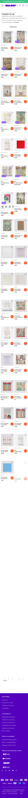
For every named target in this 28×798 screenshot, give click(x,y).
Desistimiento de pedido (9, 725)
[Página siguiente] (23, 679)
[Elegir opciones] (25, 182)
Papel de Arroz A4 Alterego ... (4, 75)
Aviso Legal (15, 792)
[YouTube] (12, 770)
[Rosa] (2, 206)
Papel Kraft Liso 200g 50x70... (18, 236)
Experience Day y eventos (9, 739)
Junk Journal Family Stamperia (5, 101)
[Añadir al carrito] (12, 47)
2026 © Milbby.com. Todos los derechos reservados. (14, 789)
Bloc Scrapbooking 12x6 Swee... (4, 156)
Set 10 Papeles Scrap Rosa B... (4, 451)
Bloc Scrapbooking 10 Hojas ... (18, 183)
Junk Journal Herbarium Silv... (18, 209)
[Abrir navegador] (2, 5)
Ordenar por (13, 27)
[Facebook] (2, 770)
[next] (25, 1)
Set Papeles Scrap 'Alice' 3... (18, 343)
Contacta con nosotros (8, 719)
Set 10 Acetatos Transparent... (4, 424)
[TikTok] (16, 770)
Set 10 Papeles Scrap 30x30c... (18, 370)
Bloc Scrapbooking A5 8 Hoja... (5, 129)
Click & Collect (6, 731)
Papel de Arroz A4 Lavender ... (18, 75)
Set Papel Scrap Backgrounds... (5, 397)
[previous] (2, 1)
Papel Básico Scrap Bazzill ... (18, 155)
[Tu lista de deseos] (23, 5)
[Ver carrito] (27, 5)
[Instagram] (5, 770)
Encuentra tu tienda (7, 702)
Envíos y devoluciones (8, 722)
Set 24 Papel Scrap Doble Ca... (18, 101)
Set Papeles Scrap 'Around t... (18, 316)
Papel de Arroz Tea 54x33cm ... (18, 48)
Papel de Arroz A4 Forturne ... (18, 128)
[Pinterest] (9, 770)
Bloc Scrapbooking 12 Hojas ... (5, 183)
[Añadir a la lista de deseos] (12, 32)
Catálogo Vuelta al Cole (9, 745)
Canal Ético (21, 792)
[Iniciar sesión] (20, 5)
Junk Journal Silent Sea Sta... (5, 48)
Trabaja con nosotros (8, 705)
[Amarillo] (9, 206)
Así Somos (5, 700)
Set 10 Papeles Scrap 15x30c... (4, 343)
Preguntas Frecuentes (8, 728)
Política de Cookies (5, 792)
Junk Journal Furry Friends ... (5, 236)
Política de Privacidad (11, 792)
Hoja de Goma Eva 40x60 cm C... (5, 213)
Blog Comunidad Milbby (9, 742)
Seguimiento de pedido (8, 717)
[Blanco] (6, 206)
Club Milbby (5, 708)
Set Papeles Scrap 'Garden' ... (18, 397)
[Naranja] (13, 206)
